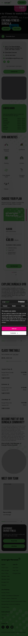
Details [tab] (14, 306)
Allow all (14, 328)
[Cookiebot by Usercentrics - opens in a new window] (20, 302)
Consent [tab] (5, 306)
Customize (13, 333)
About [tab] (23, 306)
